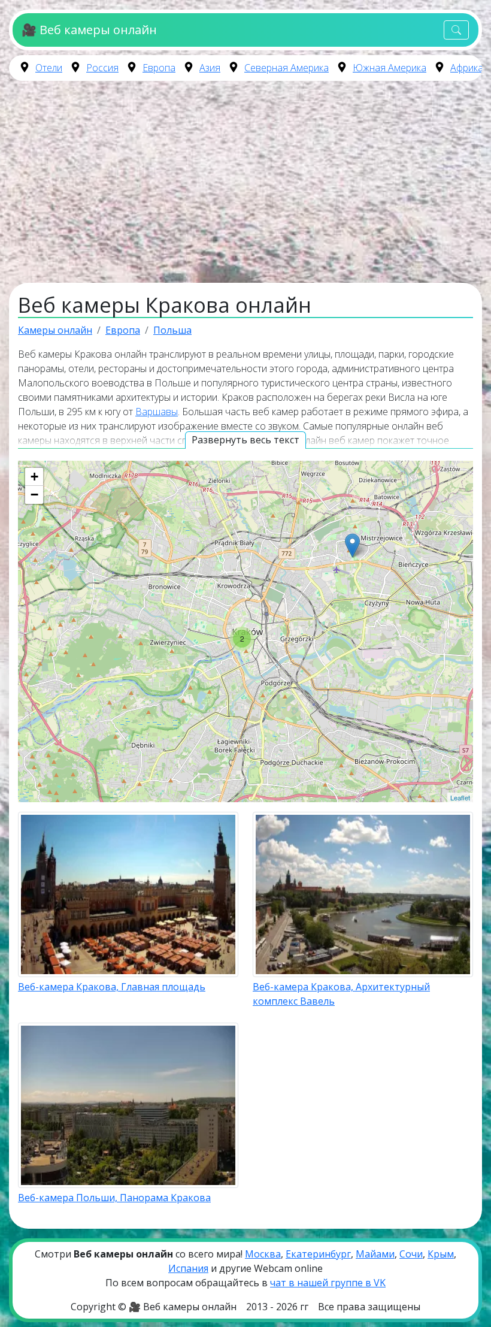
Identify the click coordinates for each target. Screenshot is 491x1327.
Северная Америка (286, 67)
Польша (172, 330)
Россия (102, 67)
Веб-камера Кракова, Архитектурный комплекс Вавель (341, 994)
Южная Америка (389, 67)
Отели (48, 67)
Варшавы (156, 411)
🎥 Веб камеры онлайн (89, 30)
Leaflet (460, 797)
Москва (263, 1254)
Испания (188, 1268)
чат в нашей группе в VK (328, 1282)
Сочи (411, 1254)
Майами (375, 1254)
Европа (159, 67)
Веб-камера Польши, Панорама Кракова (114, 1197)
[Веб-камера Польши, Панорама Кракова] (352, 545)
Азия (209, 67)
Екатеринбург (318, 1254)
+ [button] (34, 476)
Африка (466, 67)
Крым (441, 1254)
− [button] (34, 494)
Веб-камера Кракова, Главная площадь (111, 986)
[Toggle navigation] (456, 30)
